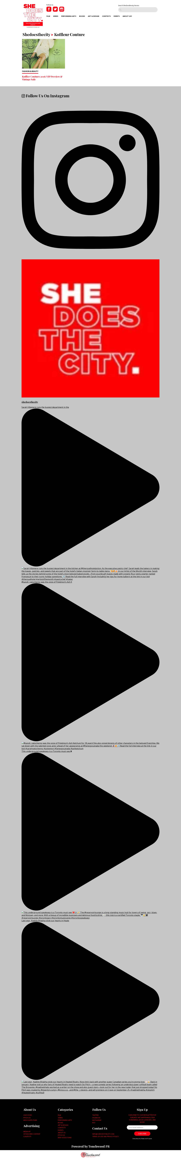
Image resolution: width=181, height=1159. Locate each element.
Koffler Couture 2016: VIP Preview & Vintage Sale (42, 78)
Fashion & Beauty (30, 71)
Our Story (27, 1115)
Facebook (96, 1118)
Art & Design (93, 16)
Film (48, 16)
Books (82, 16)
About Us (127, 16)
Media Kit (27, 1131)
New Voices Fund (30, 1120)
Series (55, 16)
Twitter (95, 1115)
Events (117, 16)
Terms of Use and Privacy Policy (105, 1136)
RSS (93, 1123)
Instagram (96, 1120)
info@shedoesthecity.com (103, 1134)
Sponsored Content (31, 1134)
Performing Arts (68, 16)
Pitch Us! (27, 1118)
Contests (106, 16)
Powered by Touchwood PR (90, 1146)
